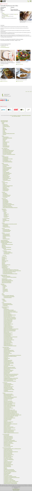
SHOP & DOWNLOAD (4, 240)
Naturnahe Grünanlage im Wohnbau (9, 367)
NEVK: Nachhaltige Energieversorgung (10, 368)
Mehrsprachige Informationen (6, 282)
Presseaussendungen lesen (7, 303)
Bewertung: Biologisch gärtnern (9, 454)
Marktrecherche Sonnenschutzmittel (9, 330)
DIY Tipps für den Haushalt (7, 153)
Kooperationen (5, 289)
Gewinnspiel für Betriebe (8, 297)
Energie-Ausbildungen (6, 268)
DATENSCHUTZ (19, 115)
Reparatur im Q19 (6, 373)
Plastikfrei (4, 132)
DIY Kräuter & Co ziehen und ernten (8, 150)
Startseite (11, 115)
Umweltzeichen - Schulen (8, 478)
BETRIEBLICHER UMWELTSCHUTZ (6, 242)
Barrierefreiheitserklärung (26, 115)
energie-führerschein (7, 385)
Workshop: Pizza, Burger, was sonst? (9, 427)
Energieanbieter (5, 159)
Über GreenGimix (6, 253)
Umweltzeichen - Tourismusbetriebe (9, 480)
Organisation (4, 285)
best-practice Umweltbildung (6, 281)
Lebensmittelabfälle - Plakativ (8, 365)
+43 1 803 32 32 (2, 46)
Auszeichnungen (5, 291)
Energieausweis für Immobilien (8, 158)
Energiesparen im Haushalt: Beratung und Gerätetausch (12, 355)
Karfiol (3, 13)
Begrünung (3, 245)
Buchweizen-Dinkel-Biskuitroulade (21, 79)
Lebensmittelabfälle (6, 172)
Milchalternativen (5, 175)
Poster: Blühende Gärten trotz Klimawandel (10, 336)
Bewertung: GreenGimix (7, 455)
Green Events (4, 261)
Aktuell (3, 122)
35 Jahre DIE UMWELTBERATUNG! (8, 295)
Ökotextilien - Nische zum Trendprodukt (10, 471)
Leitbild (4, 287)
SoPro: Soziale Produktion (8, 475)
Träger (4, 288)
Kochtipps (4, 171)
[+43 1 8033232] (28, 1)
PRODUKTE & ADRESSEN (5, 241)
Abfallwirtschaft (4, 243)
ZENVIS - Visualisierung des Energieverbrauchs (11, 432)
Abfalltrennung (5, 124)
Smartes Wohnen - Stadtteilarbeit (9, 376)
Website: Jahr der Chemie (8, 341)
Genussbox (6, 460)
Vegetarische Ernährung (6, 180)
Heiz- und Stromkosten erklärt (7, 161)
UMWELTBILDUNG (4, 275)
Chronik (3, 294)
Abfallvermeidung (6, 125)
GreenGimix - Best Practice (8, 252)
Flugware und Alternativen (7, 168)
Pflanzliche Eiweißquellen (7, 178)
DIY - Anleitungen (4, 148)
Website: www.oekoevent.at (8, 342)
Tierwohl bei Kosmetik (6, 231)
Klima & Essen (5, 199)
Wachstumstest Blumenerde (8, 446)
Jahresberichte (5, 290)
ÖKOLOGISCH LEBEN (4, 121)
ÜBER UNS (2, 284)
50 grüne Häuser (6, 435)
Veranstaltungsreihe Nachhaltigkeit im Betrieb (10, 273)
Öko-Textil (4, 255)
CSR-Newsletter (4, 256)
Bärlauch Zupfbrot (3, 79)
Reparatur (4, 134)
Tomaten (15, 14)
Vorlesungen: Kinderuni (7, 419)
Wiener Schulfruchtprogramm (8, 426)
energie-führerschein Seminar (7, 272)
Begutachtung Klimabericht (8, 436)
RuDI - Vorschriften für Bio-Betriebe (9, 470)
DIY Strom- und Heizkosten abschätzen (9, 154)
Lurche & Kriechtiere (6, 218)
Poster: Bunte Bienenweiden (8, 334)
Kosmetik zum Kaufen (6, 196)
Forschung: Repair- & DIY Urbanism (9, 440)
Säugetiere (4, 219)
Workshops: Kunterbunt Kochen (9, 430)
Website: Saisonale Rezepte (8, 344)
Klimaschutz (4, 198)
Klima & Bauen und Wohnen (7, 203)
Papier (4, 130)
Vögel (4, 221)
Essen (3, 163)
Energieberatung (5, 157)
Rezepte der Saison (6, 177)
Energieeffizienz (4, 258)
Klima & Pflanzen (5, 202)
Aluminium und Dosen (6, 126)
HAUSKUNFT (6, 359)
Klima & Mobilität (5, 201)
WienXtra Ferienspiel (7, 424)
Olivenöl (6, 15)
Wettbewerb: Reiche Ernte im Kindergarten (10, 423)
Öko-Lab (5, 467)
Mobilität (3, 259)
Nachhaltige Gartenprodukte (8, 464)
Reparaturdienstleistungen (6, 264)
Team (3, 293)
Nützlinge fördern (5, 188)
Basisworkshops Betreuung (8, 450)
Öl (8, 14)
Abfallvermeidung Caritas (8, 449)
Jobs (14, 116)
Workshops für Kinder (7, 428)
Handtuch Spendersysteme (8, 461)
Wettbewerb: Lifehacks (7, 422)
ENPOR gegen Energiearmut (8, 438)
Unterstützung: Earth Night (8, 371)
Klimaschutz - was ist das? (7, 205)
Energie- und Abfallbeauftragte (9, 459)
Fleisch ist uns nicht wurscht (7, 167)
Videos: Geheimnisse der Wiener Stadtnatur (9, 277)
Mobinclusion (6, 366)
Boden (4, 183)
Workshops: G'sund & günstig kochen (9, 429)
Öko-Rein (4, 248)
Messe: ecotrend (6, 331)
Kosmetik (3, 192)
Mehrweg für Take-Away (8, 462)
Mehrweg (4, 128)
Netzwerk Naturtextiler (7, 466)
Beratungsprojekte (6, 347)
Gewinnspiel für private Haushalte (9, 296)
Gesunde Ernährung (6, 169)
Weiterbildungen (4, 267)
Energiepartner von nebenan (8, 388)
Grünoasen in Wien (7, 358)
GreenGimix (5, 250)
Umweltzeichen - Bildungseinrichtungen (10, 476)
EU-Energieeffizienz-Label (7, 160)
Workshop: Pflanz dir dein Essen (9, 431)
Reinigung (3, 263)
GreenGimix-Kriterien (7, 251)
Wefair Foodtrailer (7, 425)
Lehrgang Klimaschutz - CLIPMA (9, 389)
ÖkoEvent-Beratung (7, 369)
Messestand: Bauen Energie (8, 332)
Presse (16, 116)
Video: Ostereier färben (7, 340)
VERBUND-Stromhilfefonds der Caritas (10, 379)
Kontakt (19, 116)
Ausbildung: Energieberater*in (8, 384)
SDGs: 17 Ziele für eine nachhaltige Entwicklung (10, 207)
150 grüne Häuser (6, 349)
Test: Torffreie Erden (7, 445)
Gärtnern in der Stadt (6, 186)
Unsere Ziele (5, 286)
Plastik (4, 131)
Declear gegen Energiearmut (8, 437)
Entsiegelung (5, 184)
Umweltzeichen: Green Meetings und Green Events (11, 477)
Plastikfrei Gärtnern (6, 189)
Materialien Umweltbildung (6, 276)
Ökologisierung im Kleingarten (8, 370)
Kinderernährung (5, 170)
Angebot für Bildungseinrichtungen (7, 244)
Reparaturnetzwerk (7, 372)
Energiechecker (6, 354)
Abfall (3, 123)
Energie (3, 155)
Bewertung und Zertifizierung (6, 247)
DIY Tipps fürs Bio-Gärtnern (7, 152)
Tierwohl (3, 228)
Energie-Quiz (6, 357)
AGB (12, 116)
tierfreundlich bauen (6, 220)
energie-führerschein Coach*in (8, 386)
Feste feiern (5, 166)
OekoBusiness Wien (5, 260)
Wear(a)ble (5, 420)
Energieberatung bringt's (8, 353)
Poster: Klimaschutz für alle (8, 338)
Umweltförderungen (5, 266)
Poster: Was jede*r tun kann (8, 337)
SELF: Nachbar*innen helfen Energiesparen (10, 375)
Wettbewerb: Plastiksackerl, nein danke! (10, 345)
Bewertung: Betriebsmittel (8, 453)
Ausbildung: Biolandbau (7, 383)
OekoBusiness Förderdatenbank (9, 469)
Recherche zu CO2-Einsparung (8, 443)
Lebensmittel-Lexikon (6, 174)
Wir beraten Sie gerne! (4, 120)
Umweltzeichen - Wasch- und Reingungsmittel (11, 481)
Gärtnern (3, 181)
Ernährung (3, 257)
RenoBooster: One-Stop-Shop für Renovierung (11, 374)
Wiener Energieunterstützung (8, 380)
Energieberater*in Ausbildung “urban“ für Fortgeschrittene (12, 270)
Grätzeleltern (6, 390)
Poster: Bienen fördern (7, 333)
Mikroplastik (5, 129)
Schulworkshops (4, 278)
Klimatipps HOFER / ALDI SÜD (8, 362)
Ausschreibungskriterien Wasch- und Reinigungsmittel (12, 448)
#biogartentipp (5, 182)
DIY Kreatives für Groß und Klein (8, 151)
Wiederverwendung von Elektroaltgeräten (10, 483)
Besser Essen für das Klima (8, 452)
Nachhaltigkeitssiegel (7, 465)
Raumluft (3, 262)
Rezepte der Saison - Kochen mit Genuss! (6, 61)
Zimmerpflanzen (5, 190)
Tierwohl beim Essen (6, 229)
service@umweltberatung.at (4, 47)
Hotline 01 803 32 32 (7, 348)
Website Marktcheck (7, 343)
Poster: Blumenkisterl (7, 335)
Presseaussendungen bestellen (8, 304)
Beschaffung (4, 246)
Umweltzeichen (4, 265)
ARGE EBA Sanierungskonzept (9, 350)
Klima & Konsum (5, 200)
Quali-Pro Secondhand (7, 472)
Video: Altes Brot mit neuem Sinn (9, 339)
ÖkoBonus (5, 468)
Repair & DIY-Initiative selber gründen (9, 133)
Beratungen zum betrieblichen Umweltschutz (11, 451)
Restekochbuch (6, 474)
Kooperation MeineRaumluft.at (9, 363)
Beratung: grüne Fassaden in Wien (9, 351)
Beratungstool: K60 (7, 352)
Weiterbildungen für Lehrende (6, 279)
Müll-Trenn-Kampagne (7, 463)
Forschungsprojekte (6, 434)
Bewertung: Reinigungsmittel (8, 456)
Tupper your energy (7, 377)
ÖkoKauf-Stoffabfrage (7, 249)
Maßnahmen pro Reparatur (8, 442)
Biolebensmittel (5, 164)
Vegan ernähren (5, 179)
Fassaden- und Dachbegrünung (8, 185)
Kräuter (4, 14)
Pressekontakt (5, 305)
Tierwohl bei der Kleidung (7, 230)
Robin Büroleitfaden (7, 473)
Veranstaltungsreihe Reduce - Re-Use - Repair (11, 378)
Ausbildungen (5, 382)
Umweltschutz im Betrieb (7, 447)
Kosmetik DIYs (5, 194)
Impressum (15, 115)
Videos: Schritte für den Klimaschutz (8, 204)
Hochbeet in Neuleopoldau (8, 360)
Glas (3, 127)
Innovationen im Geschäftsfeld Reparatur (10, 441)
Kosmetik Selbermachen (7, 195)
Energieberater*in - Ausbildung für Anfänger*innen (10, 269)
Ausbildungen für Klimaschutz (7, 206)
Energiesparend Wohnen (8, 439)
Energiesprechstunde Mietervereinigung (10, 356)
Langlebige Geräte (7, 364)
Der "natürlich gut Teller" (8, 457)
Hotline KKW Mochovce (7, 361)
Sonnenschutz (5, 197)
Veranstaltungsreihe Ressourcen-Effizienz (10, 482)
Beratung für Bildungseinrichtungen (7, 280)
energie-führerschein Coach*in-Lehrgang (9, 271)
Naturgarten (5, 187)
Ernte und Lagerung (6, 165)
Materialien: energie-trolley (8, 387)
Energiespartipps (5, 156)
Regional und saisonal (6, 176)
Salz (2, 17)
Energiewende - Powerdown (8, 458)
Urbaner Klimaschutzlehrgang (8, 391)
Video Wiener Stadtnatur (8, 418)
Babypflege (5, 193)
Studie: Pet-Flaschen (7, 444)
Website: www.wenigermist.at (8, 421)
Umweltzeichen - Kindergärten (8, 479)
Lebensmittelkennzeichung (7, 173)
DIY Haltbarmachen (6, 149)
